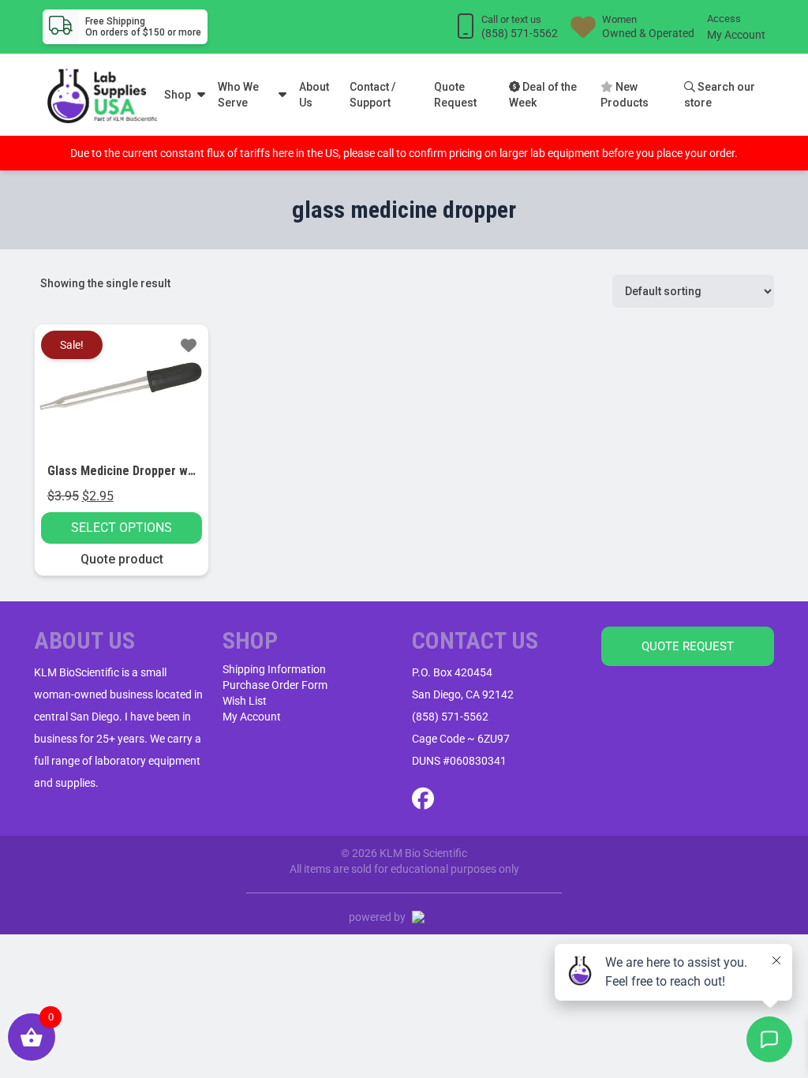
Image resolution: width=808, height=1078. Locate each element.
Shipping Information (274, 669)
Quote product (121, 559)
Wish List (245, 700)
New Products (624, 94)
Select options (121, 527)
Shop (177, 94)
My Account (736, 34)
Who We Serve (238, 94)
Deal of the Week (543, 94)
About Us (314, 94)
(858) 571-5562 (450, 716)
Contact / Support (372, 94)
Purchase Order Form (275, 685)
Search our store (719, 94)
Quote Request (455, 94)
